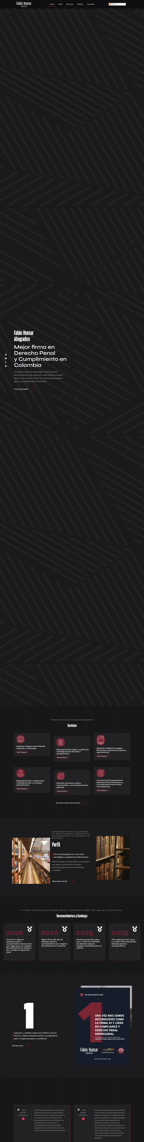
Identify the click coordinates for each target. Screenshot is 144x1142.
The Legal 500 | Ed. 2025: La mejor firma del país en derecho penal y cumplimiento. (124, 942)
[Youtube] (6, 358)
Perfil (60, 4)
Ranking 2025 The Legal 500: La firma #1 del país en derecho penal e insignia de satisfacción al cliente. (88, 943)
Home (51, 4)
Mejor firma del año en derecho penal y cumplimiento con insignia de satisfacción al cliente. (54, 942)
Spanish (113, 4)
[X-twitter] (6, 362)
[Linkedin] (6, 354)
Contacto (90, 4)
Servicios (69, 4)
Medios (80, 4)
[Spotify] (6, 366)
